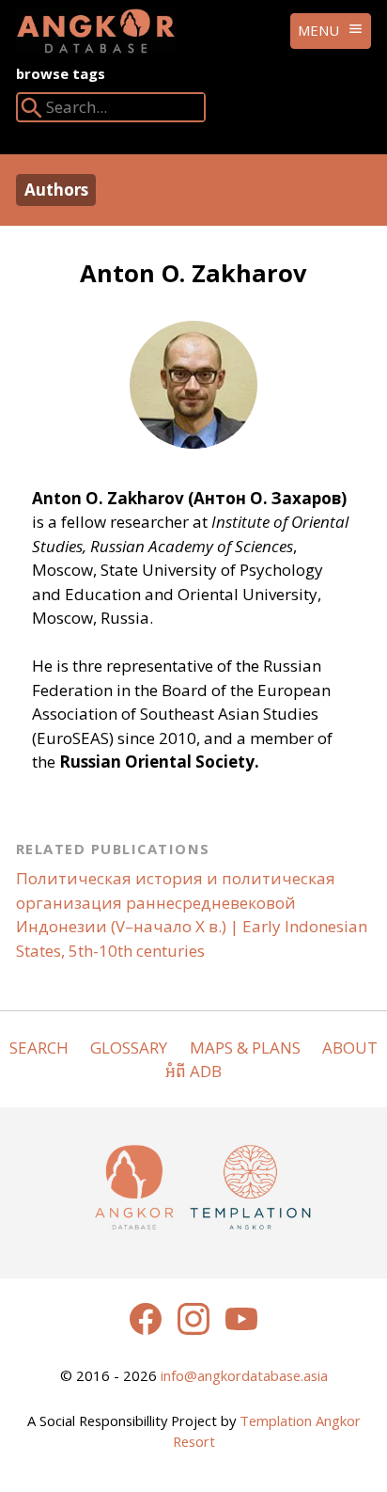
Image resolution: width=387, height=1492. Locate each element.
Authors (56, 189)
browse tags (60, 73)
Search (39, 1047)
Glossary (128, 1047)
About (350, 1047)
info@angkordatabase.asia (244, 1375)
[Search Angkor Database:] (32, 111)
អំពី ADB (193, 1071)
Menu (318, 30)
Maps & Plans (245, 1047)
